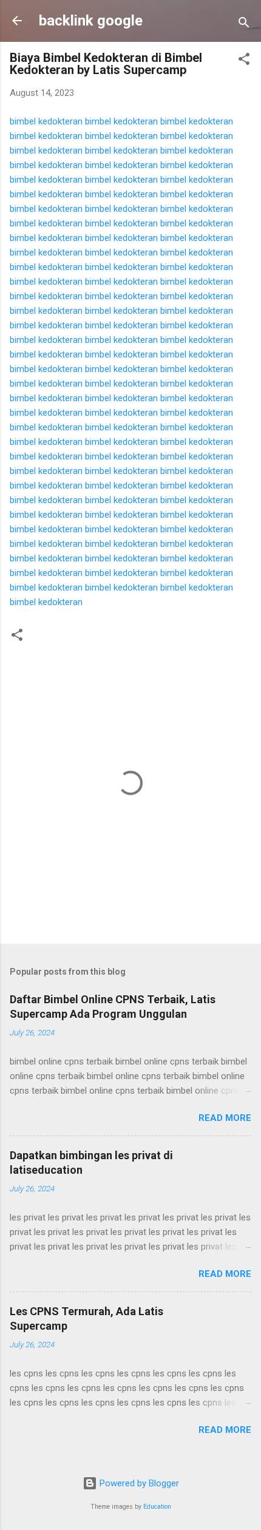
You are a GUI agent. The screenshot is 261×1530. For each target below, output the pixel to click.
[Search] (244, 24)
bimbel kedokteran (46, 121)
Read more (224, 1117)
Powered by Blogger (138, 1483)
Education (157, 1507)
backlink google (91, 20)
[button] (244, 61)
